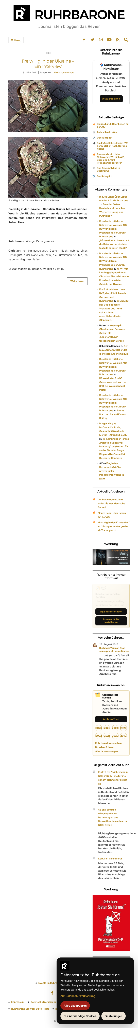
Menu (17, 40)
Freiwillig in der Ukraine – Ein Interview (48, 63)
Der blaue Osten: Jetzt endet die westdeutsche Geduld (114, 350)
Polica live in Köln (107, 132)
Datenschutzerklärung (44, 1001)
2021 (107, 735)
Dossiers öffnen (104, 747)
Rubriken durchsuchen (108, 743)
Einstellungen (114, 1016)
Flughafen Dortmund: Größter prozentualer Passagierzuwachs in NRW (111, 471)
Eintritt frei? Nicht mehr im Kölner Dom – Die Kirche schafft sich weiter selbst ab (113, 778)
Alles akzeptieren (75, 1005)
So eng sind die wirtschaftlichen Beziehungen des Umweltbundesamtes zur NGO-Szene (112, 817)
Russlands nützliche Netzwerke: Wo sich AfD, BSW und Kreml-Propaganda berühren (111, 158)
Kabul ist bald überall (110, 858)
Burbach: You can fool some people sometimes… (114, 649)
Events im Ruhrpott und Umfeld (56, 982)
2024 (115, 728)
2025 (107, 728)
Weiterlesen (77, 281)
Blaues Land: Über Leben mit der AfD (113, 125)
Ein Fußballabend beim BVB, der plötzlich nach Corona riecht (113, 146)
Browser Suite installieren (111, 621)
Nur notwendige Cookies (80, 1016)
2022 (99, 735)
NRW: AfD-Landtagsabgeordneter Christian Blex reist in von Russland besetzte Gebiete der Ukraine (114, 276)
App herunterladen (111, 611)
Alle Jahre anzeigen (106, 751)
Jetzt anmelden (111, 98)
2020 (115, 735)
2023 (123, 728)
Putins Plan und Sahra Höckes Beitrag (112, 414)
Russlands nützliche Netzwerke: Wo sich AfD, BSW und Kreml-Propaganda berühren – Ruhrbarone (113, 229)
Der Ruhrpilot (104, 137)
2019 (123, 735)
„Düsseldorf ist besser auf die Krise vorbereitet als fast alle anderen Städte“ (114, 244)
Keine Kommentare (64, 72)
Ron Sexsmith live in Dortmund (108, 169)
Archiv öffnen (111, 719)
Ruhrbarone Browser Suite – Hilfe (30, 1008)
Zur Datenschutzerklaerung (77, 996)
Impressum (17, 1001)
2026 (99, 728)
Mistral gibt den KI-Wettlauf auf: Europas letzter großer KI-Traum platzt (113, 526)
